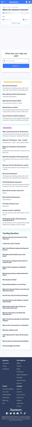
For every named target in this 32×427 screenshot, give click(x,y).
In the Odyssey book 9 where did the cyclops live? (15, 335)
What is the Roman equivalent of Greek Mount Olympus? (15, 319)
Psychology (19, 377)
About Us (19, 389)
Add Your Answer (16, 23)
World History (20, 372)
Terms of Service (21, 394)
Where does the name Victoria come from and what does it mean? (15, 290)
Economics (19, 383)
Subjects (4, 7)
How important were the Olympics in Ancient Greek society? (15, 301)
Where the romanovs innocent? (15, 10)
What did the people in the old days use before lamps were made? (13, 307)
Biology (18, 369)
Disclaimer (19, 400)
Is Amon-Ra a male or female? (11, 243)
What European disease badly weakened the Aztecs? (15, 274)
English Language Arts (22, 374)
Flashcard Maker (6, 394)
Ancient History (14, 7)
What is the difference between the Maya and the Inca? (15, 249)
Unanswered (5, 369)
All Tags (4, 366)
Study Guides (5, 397)
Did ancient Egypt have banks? (11, 346)
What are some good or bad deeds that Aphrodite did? (13, 313)
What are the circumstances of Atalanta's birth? (14, 268)
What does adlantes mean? (10, 330)
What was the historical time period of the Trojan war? (14, 238)
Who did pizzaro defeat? (9, 280)
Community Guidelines (8, 389)
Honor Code (5, 392)
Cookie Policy (20, 403)
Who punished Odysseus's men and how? (14, 284)
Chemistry (19, 366)
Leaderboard (5, 363)
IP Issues (19, 406)
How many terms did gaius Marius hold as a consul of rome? (15, 261)
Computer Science (21, 380)
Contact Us (19, 392)
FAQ (3, 403)
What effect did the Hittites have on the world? (13, 255)
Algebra (19, 363)
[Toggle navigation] (2, 2)
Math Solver (5, 400)
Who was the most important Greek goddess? (15, 341)
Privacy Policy (20, 397)
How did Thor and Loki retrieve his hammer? (15, 295)
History (8, 7)
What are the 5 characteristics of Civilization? (15, 325)
